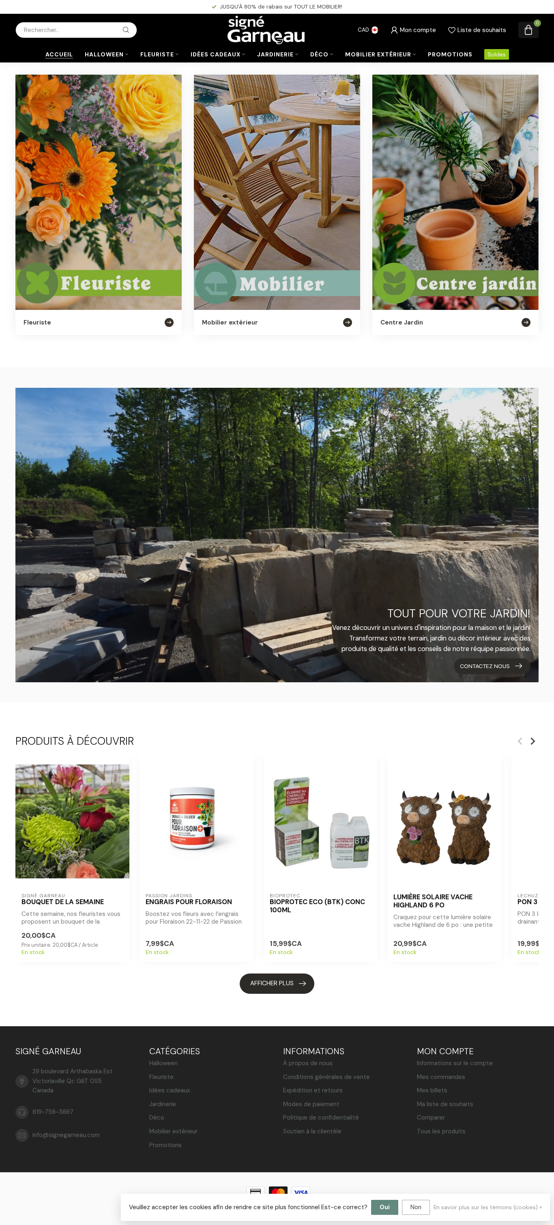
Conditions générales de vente (326, 1077)
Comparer (431, 1117)
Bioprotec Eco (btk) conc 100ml (317, 906)
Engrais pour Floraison (189, 902)
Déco (319, 54)
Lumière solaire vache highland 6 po (432, 901)
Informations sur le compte (455, 1063)
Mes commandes (441, 1077)
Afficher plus (272, 983)
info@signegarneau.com (66, 1135)
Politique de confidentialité (321, 1117)
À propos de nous (308, 1063)
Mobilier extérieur (378, 54)
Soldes (496, 54)
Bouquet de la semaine (62, 902)
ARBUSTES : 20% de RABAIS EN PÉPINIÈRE (281, 6)
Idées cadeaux (215, 54)
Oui (385, 1207)
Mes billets (432, 1090)
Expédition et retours (313, 1090)
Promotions (450, 54)
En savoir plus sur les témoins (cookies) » (488, 1207)
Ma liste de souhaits (445, 1104)
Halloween (104, 54)
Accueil (59, 54)
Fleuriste (157, 54)
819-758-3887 (52, 1112)
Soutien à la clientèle (312, 1131)
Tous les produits (441, 1131)
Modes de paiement (311, 1104)
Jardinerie (275, 54)
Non (415, 1207)
